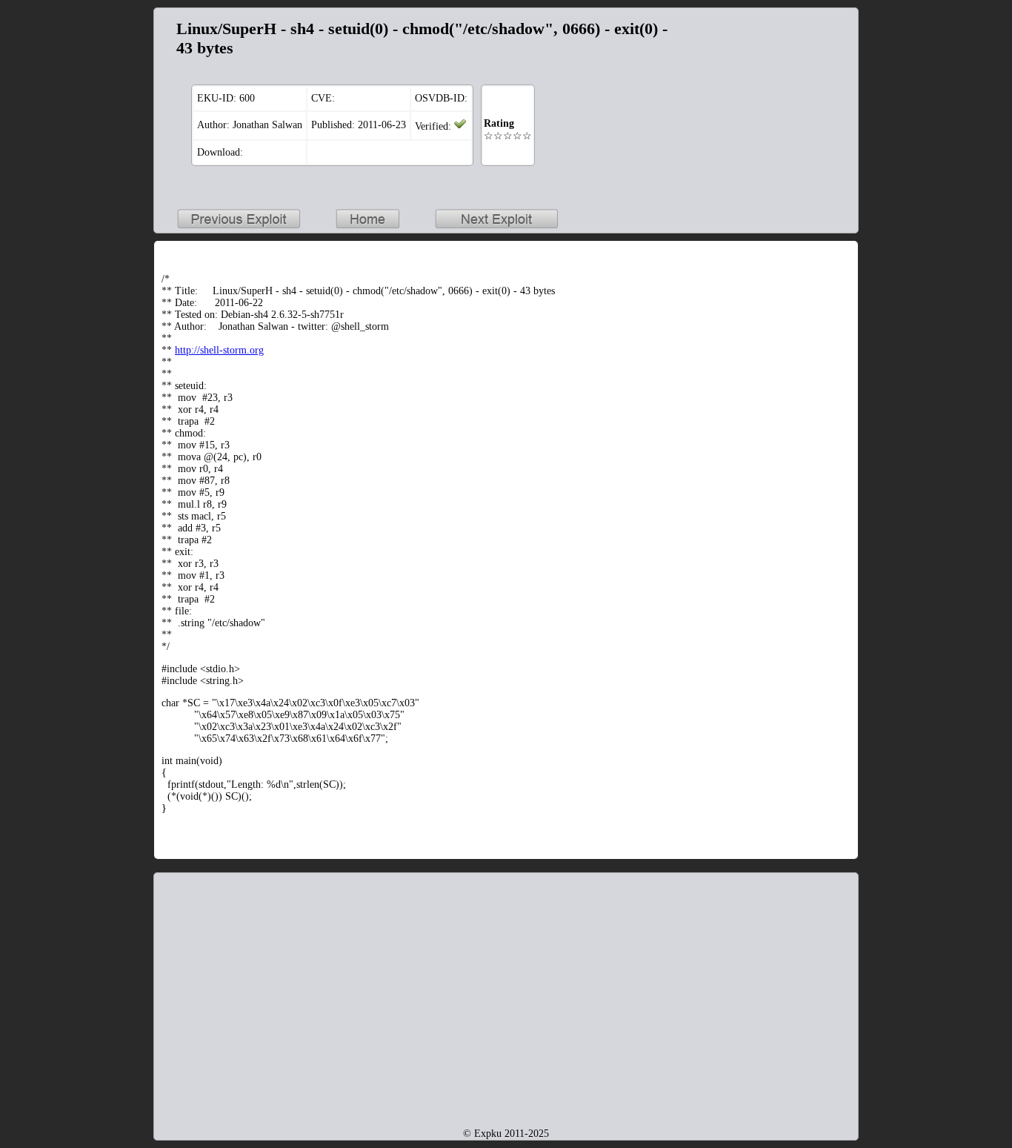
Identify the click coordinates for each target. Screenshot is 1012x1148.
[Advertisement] (757, 108)
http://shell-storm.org (219, 350)
